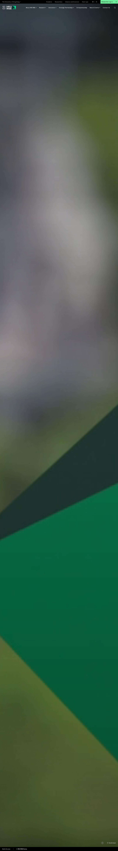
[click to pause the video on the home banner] (102, 843)
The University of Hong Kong (10, 2)
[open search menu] (115, 8)
